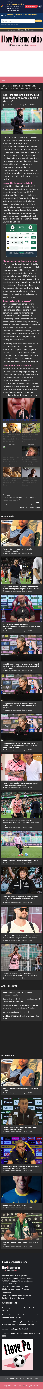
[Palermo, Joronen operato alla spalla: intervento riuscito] (21, 533)
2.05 (20, 237)
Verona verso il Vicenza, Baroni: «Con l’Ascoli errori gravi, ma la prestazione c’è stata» (20, 1006)
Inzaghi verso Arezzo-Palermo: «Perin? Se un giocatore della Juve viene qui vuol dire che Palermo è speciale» (20, 745)
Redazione (11, 30)
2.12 (21, 242)
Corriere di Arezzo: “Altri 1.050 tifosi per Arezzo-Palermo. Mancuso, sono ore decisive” (20, 974)
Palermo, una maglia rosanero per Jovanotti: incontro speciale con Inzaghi (20, 784)
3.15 (16, 237)
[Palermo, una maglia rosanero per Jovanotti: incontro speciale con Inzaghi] (21, 767)
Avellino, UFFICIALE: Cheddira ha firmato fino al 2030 (21, 1017)
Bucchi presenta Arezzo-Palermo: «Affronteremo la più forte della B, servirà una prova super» (21, 626)
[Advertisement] (21, 63)
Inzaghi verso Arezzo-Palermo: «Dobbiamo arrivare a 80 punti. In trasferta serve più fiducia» (19, 706)
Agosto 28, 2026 (27, 553)
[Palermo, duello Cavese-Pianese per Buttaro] (21, 844)
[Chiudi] (5, 6)
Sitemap (13, 1298)
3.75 (12, 237)
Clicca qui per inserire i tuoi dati (9, 24)
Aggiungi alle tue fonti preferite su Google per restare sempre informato (17, 6)
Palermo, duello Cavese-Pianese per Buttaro (20, 860)
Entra (38, 21)
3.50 (12, 242)
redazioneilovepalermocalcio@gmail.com (18, 1295)
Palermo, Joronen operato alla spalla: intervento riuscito (17, 550)
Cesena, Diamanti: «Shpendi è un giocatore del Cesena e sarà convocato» (21, 1000)
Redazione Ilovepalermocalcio (13, 105)
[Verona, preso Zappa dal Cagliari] (21, 1189)
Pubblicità (19, 30)
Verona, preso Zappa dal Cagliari (16, 1012)
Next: (23, 504)
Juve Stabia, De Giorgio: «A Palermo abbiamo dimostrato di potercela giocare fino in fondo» (21, 588)
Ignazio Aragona (22, 1289)
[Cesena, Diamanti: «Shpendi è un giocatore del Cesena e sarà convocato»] (21, 1111)
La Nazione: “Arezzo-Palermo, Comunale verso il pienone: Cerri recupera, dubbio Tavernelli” (21, 937)
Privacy (21, 1298)
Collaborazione (30, 30)
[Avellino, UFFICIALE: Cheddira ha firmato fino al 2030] (21, 1226)
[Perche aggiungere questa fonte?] (40, 6)
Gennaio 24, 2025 (30, 105)
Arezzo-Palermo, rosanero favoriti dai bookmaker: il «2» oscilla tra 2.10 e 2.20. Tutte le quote (21, 823)
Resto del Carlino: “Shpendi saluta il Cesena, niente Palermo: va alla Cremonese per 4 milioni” (20, 898)
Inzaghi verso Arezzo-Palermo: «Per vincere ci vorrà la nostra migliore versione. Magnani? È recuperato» (21, 666)
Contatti (5, 1298)
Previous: (19, 497)
